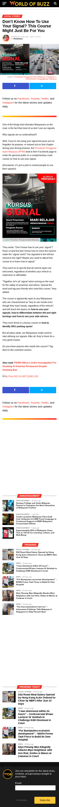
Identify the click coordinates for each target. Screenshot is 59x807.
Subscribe (45, 800)
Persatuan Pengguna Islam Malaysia (24, 240)
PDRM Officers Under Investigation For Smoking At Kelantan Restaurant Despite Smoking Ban (29, 366)
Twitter (45, 98)
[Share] (15, 86)
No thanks (21, 800)
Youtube (35, 98)
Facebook (23, 98)
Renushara (18, 39)
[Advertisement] (29, 459)
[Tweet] (43, 86)
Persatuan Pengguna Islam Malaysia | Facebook (34, 77)
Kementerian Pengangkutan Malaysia (41, 79)
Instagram (8, 102)
